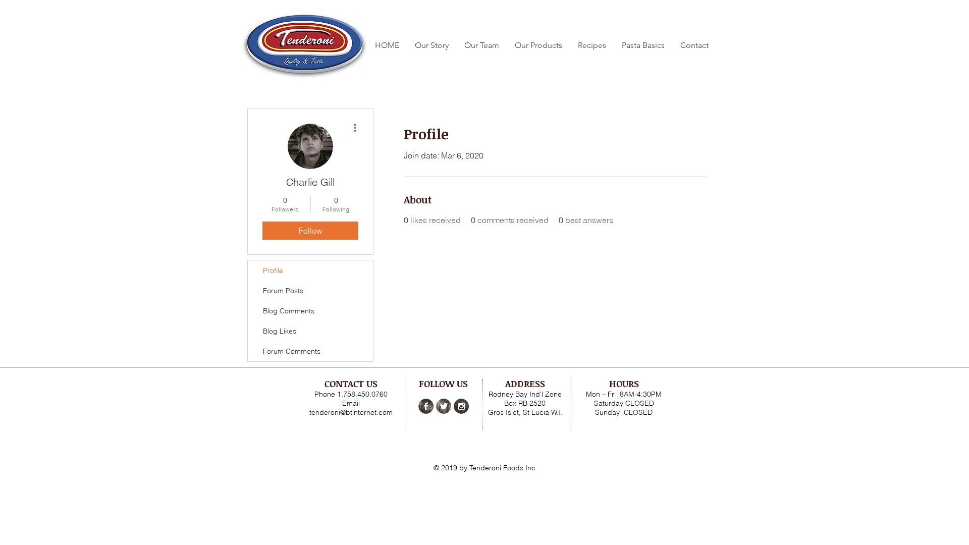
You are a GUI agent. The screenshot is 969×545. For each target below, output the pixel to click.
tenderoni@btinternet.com (351, 412)
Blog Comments (288, 310)
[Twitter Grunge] (443, 406)
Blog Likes (279, 331)
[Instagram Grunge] (461, 406)
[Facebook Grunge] (426, 406)
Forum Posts (283, 290)
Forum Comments (291, 351)
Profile (273, 270)
